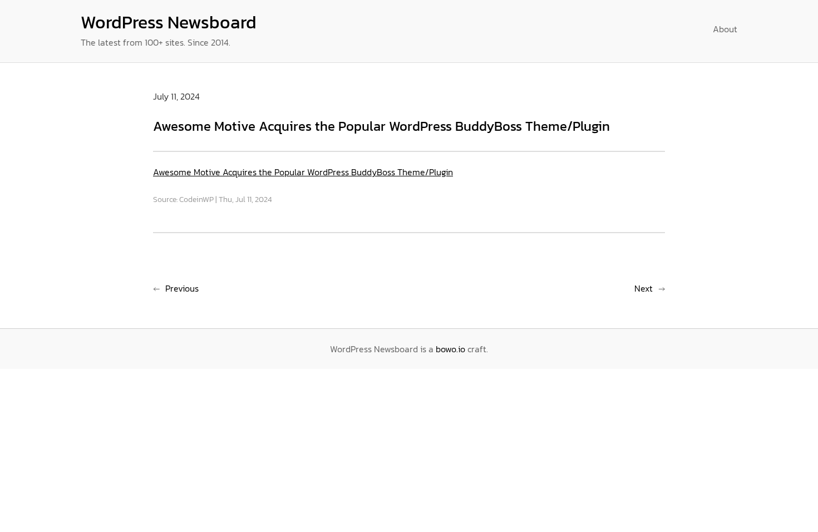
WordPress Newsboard (169, 22)
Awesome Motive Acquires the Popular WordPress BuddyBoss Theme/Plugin (303, 172)
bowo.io (450, 349)
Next (643, 288)
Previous (182, 288)
